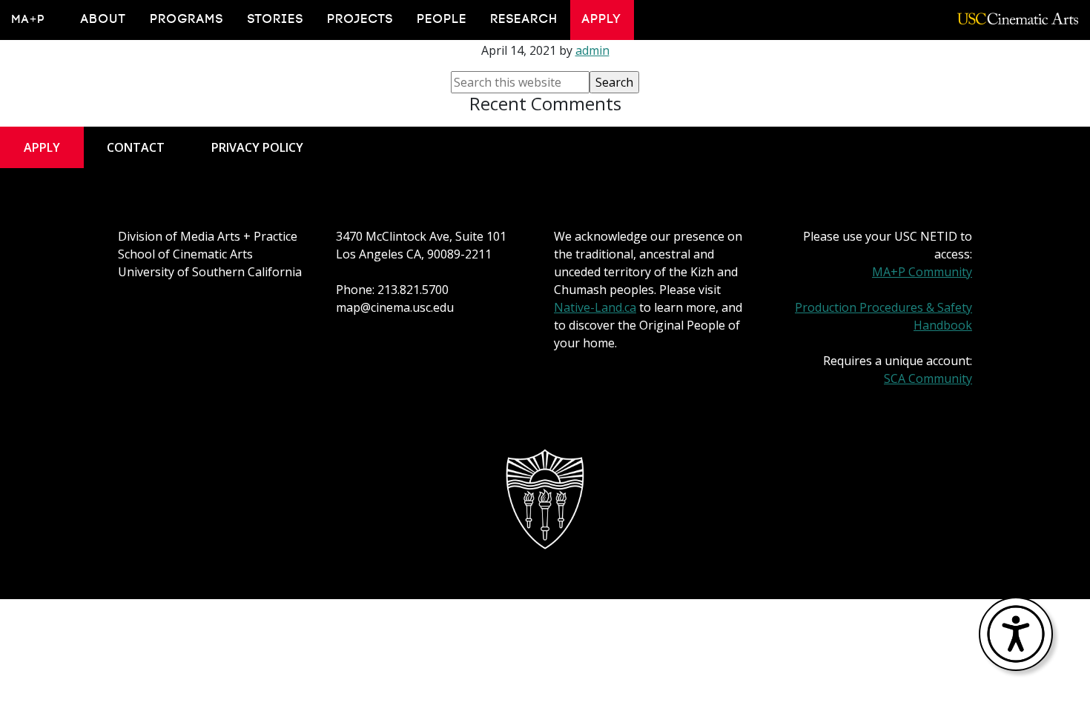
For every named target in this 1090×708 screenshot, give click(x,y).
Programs (187, 19)
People (442, 19)
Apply (602, 19)
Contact (136, 147)
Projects (361, 19)
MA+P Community (922, 272)
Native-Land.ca (595, 307)
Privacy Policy (257, 147)
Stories (276, 19)
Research (524, 19)
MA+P (28, 19)
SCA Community (928, 378)
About (104, 19)
